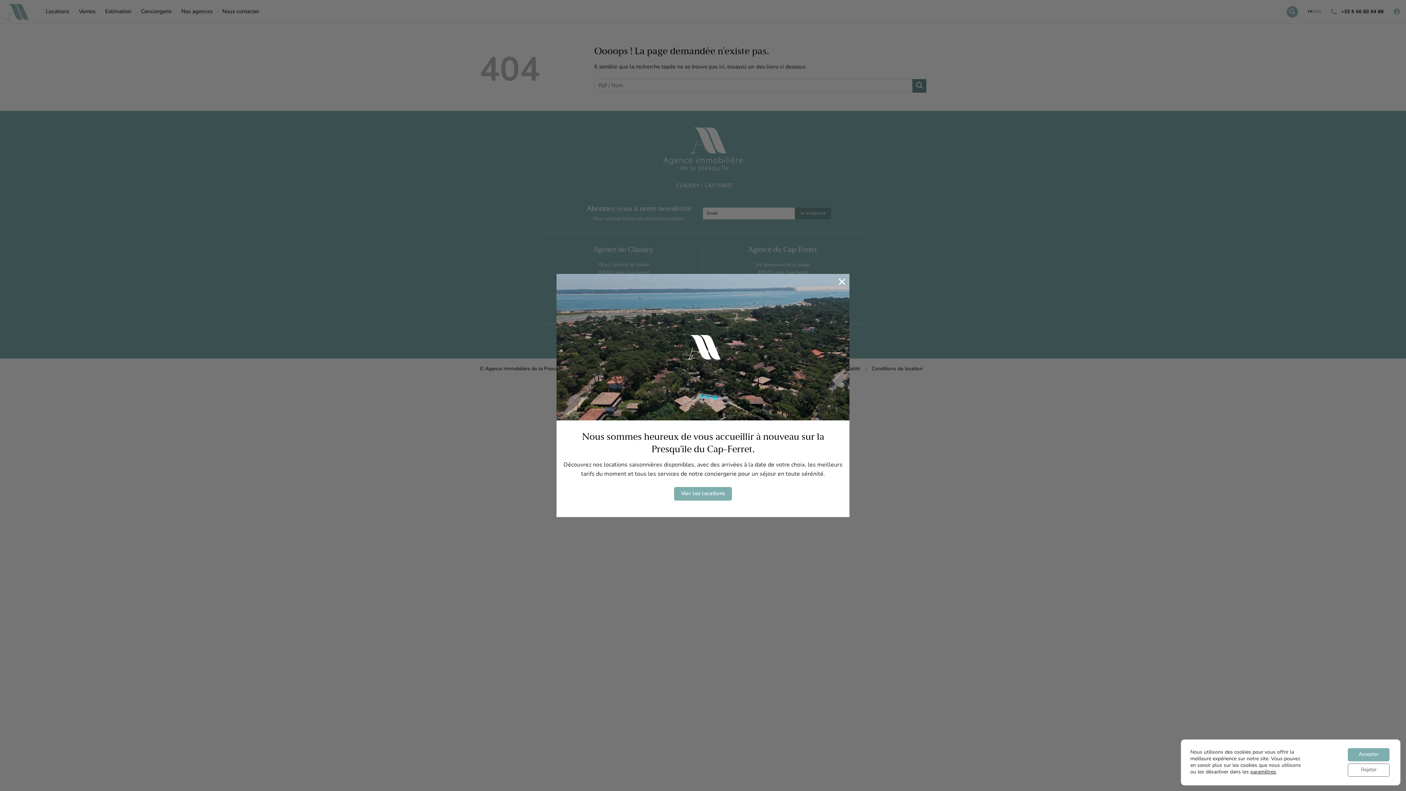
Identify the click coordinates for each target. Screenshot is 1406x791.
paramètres (1263, 772)
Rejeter (1369, 770)
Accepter (1369, 754)
